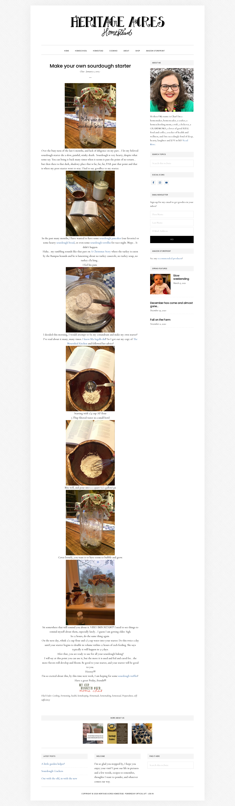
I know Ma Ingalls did (94, 339)
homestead (116, 695)
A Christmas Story (101, 251)
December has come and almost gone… (171, 304)
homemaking (105, 695)
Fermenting (65, 695)
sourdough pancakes (111, 238)
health (74, 695)
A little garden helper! (53, 764)
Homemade (94, 695)
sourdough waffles (127, 676)
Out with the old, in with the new (59, 778)
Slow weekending (181, 277)
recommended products (170, 258)
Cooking (56, 695)
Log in (151, 794)
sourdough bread (66, 242)
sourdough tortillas (101, 242)
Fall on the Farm (160, 320)
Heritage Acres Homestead (117, 26)
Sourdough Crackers (52, 771)
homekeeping (83, 695)
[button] (171, 48)
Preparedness (127, 695)
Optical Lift (141, 794)
